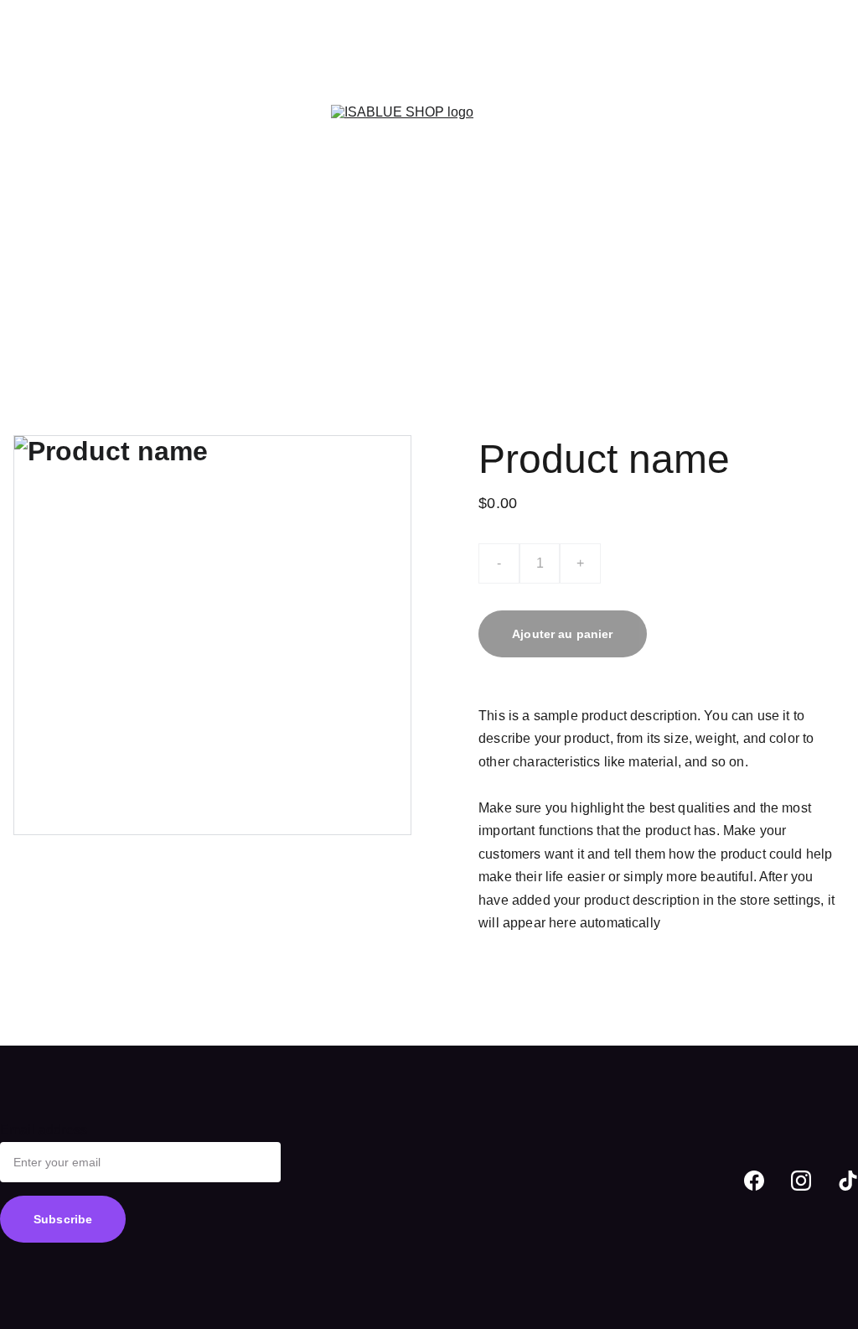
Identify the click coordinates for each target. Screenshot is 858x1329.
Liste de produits (196, 48)
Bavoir (208, 157)
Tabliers (181, 11)
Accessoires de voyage (178, 84)
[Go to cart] (834, 176)
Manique (258, 194)
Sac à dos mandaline (76, 48)
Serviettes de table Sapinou (95, 303)
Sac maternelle (219, 121)
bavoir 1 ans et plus (71, 194)
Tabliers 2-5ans (103, 11)
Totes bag (152, 157)
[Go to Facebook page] (754, 1180)
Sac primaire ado (64, 157)
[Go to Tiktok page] (848, 1180)
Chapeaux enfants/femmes (93, 230)
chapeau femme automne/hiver (105, 340)
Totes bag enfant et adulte (89, 121)
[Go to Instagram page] (801, 1180)
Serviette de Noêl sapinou (90, 267)
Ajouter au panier (562, 634)
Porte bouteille (180, 194)
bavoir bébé (271, 157)
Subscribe (63, 1219)
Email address (43, 1130)
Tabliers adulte (57, 84)
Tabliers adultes (260, 11)
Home (31, 11)
